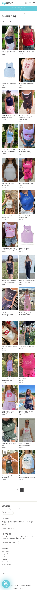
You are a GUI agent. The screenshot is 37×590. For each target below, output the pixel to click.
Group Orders (5, 554)
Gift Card (4, 559)
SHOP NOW (7, 513)
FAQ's (3, 556)
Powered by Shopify (18, 588)
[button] (6, 584)
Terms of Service (6, 564)
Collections (9, 13)
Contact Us (5, 548)
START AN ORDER (10, 542)
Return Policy (5, 551)
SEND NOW (7, 528)
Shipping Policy (6, 562)
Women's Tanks (17, 13)
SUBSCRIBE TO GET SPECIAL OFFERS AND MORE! (17, 572)
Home (3, 13)
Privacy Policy (5, 567)
